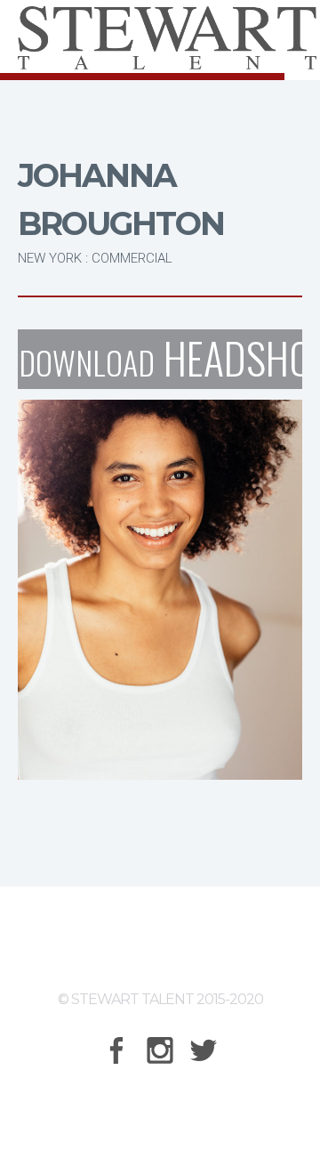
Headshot (160, 359)
